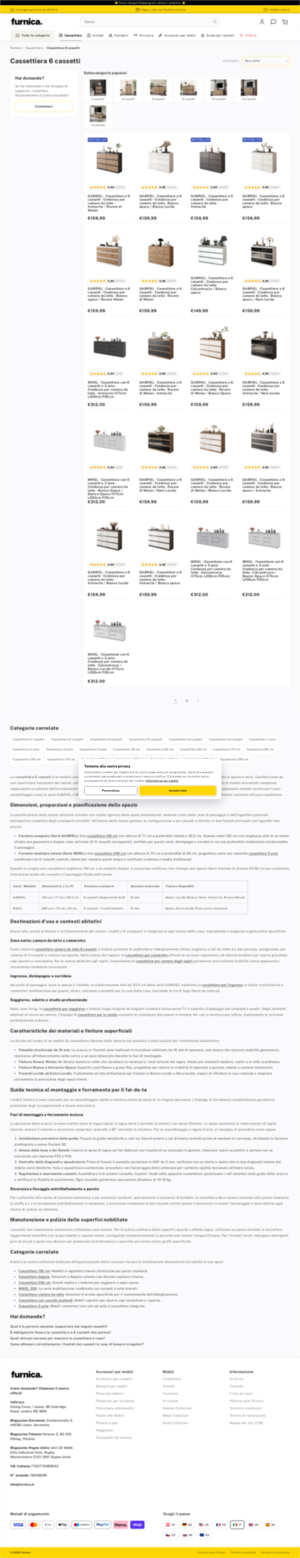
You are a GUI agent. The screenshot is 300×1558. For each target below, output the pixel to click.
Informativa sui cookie (162, 780)
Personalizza (111, 790)
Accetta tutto (178, 790)
